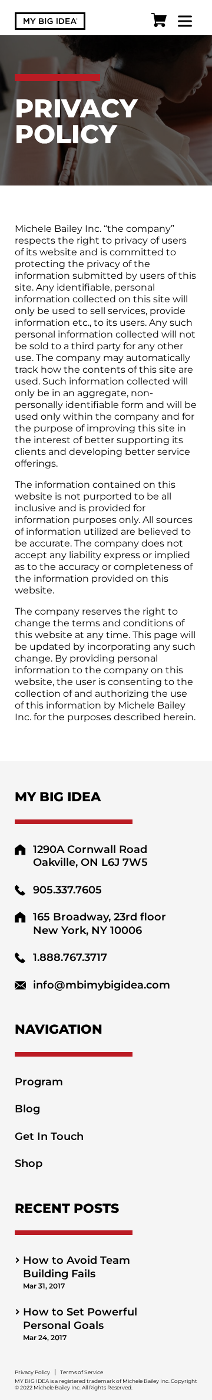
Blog (27, 1108)
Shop (28, 1163)
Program (39, 1081)
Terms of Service (81, 1372)
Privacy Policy (32, 1372)
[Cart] (159, 21)
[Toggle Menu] (185, 20)
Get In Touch (49, 1136)
